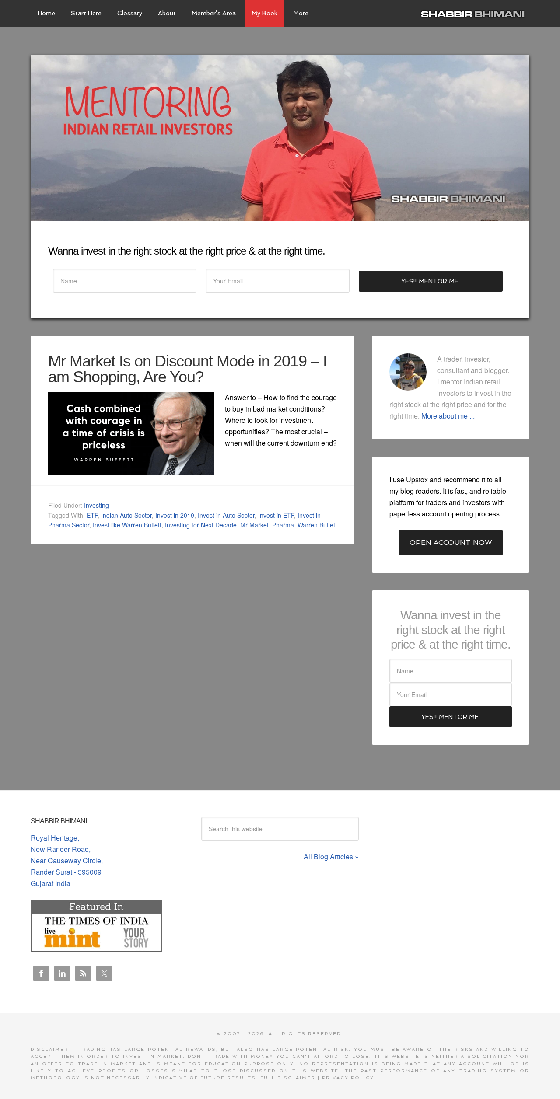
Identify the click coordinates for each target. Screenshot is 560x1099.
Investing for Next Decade (201, 524)
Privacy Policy (348, 1077)
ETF (92, 515)
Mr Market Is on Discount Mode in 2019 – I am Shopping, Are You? (187, 369)
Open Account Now (451, 542)
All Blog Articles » (331, 856)
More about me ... (448, 416)
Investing (96, 505)
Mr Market (254, 524)
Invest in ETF (276, 515)
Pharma (283, 524)
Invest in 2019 (174, 515)
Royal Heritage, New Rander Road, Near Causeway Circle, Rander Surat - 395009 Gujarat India (67, 860)
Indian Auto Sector (126, 515)
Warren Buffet (316, 524)
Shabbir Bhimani (474, 13)
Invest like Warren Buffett (127, 524)
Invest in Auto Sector (226, 515)
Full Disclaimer (287, 1077)
